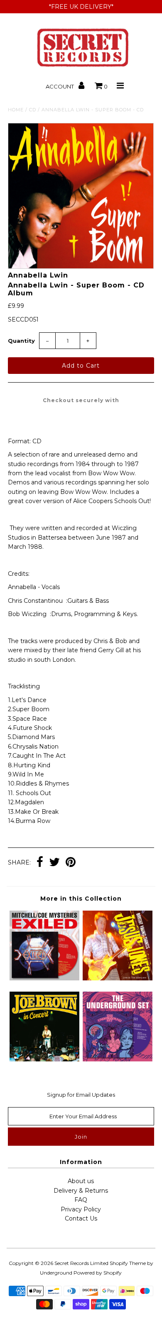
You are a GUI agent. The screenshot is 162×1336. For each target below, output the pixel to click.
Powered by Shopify (98, 1273)
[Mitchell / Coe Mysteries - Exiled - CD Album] (44, 978)
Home (16, 110)
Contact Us (81, 1218)
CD (32, 110)
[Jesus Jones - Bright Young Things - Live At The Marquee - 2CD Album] (117, 978)
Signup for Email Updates (81, 1094)
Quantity (21, 340)
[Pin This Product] (71, 862)
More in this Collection (81, 898)
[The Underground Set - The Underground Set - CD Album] (117, 1059)
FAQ (80, 1199)
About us (81, 1181)
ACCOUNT (60, 86)
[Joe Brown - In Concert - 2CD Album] (44, 1059)
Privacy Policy (81, 1209)
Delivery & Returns (81, 1190)
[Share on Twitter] (54, 862)
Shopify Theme (128, 1263)
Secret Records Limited (81, 1263)
